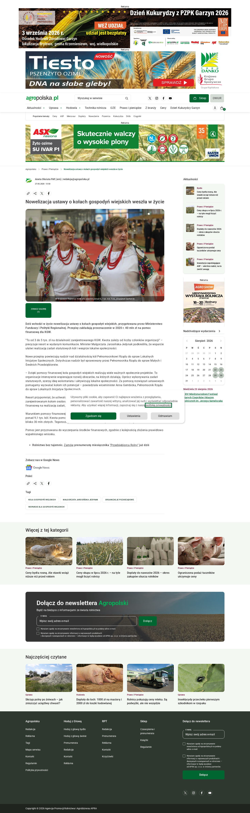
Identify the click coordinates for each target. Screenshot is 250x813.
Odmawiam (165, 416)
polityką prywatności (158, 405)
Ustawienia (133, 416)
